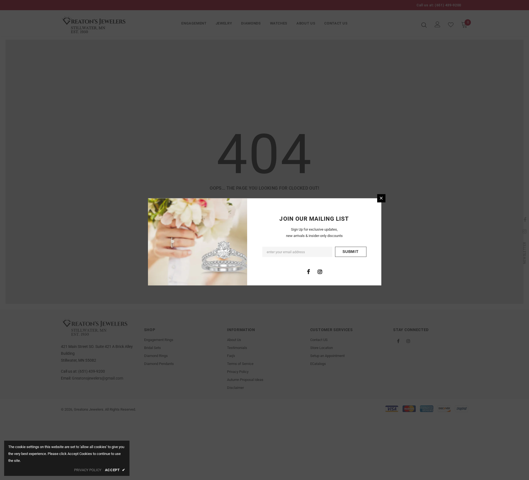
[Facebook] (308, 271)
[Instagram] (320, 271)
